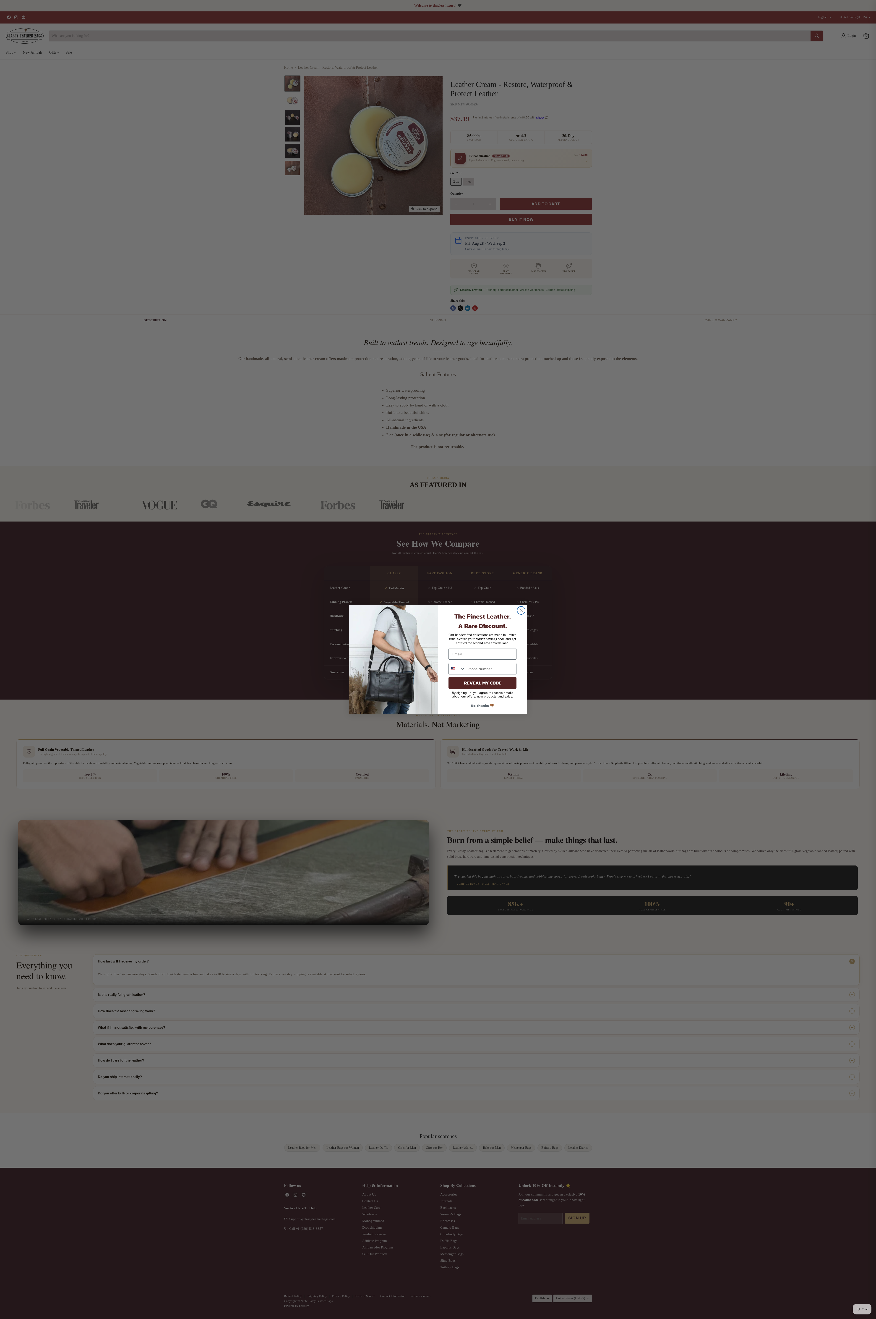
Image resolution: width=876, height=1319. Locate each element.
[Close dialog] (521, 610)
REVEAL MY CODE (482, 682)
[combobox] (457, 668)
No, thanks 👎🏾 (482, 705)
